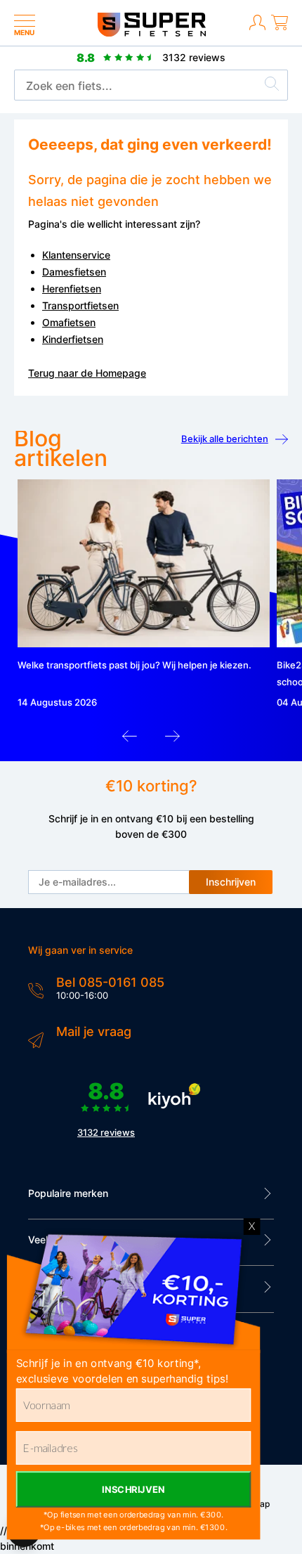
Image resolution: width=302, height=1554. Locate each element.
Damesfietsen (74, 272)
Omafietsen (69, 322)
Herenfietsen (71, 288)
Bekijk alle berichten (224, 438)
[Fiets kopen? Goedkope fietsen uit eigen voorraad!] (151, 33)
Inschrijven (231, 882)
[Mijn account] (257, 28)
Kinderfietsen (72, 339)
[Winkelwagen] (279, 28)
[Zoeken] (271, 85)
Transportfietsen (80, 305)
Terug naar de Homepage (87, 373)
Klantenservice (76, 255)
